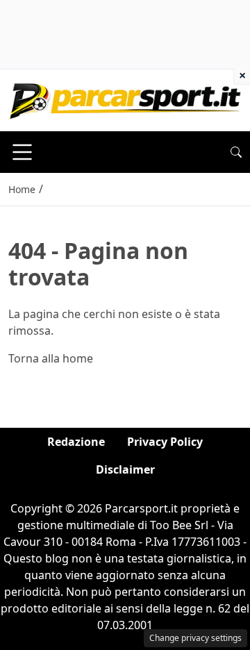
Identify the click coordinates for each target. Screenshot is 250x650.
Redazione (76, 441)
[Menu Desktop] (22, 152)
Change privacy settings (195, 638)
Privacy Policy (165, 441)
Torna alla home (50, 358)
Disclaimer (125, 469)
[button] (236, 152)
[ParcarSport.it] (125, 99)
